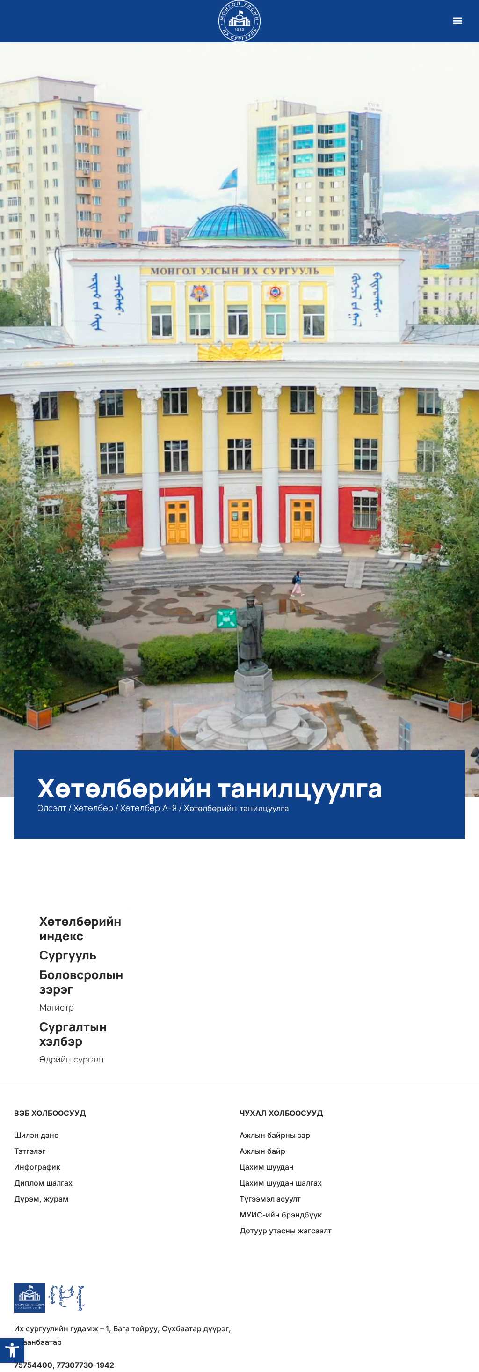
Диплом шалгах (43, 1183)
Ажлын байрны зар (275, 1135)
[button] (12, 1350)
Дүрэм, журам (41, 1198)
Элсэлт (51, 808)
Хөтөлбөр (93, 808)
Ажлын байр (262, 1151)
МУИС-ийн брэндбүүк (281, 1214)
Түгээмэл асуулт (270, 1198)
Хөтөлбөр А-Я (148, 808)
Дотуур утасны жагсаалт (286, 1230)
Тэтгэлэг (29, 1151)
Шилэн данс (36, 1135)
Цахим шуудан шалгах (281, 1183)
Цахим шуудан (267, 1167)
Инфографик (37, 1167)
